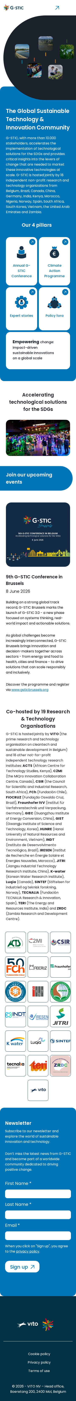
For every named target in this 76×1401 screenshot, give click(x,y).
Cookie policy (39, 1354)
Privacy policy (39, 1362)
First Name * (18, 1183)
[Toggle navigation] (52, 8)
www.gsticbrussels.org (29, 689)
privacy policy (27, 1251)
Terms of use (39, 1370)
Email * (12, 1225)
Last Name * (18, 1204)
